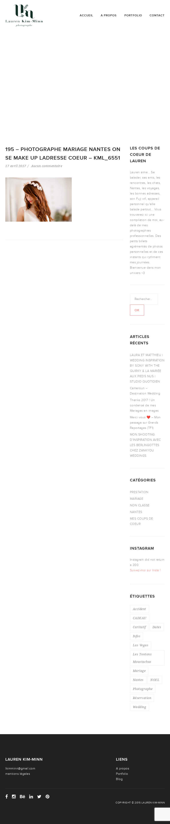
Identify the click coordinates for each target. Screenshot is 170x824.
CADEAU (139, 618)
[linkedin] (31, 796)
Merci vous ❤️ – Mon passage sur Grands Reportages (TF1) (145, 422)
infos (137, 636)
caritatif (139, 627)
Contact (157, 15)
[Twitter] (39, 796)
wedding (139, 707)
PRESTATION (139, 492)
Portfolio (133, 15)
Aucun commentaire (46, 166)
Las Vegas (141, 645)
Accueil (86, 15)
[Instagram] (14, 796)
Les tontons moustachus (142, 658)
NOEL (154, 680)
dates (157, 627)
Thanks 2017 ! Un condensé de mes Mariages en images (144, 405)
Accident (139, 609)
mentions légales (17, 774)
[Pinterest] (48, 796)
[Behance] (22, 796)
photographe (143, 689)
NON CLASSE (140, 505)
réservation (142, 698)
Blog (119, 779)
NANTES (136, 512)
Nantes (138, 680)
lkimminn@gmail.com (20, 768)
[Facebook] (6, 796)
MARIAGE (136, 499)
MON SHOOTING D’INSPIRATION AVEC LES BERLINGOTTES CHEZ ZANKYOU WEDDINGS (145, 445)
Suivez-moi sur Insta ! (145, 570)
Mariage (139, 671)
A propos (109, 15)
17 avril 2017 (15, 166)
